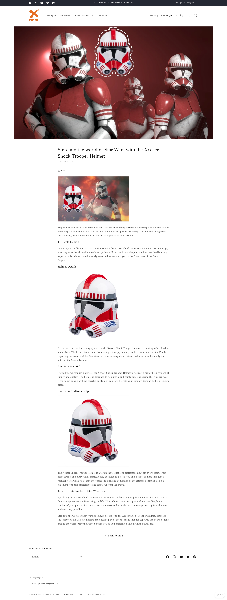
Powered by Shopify (52, 594)
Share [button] (64, 170)
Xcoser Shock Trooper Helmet (119, 227)
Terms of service (98, 594)
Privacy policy (83, 594)
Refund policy (69, 594)
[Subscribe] (80, 556)
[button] (50, 15)
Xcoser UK (40, 594)
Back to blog (115, 535)
